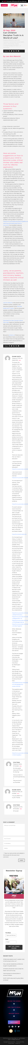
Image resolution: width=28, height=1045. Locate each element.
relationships (10, 44)
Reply (20, 360)
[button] (22, 5)
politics (5, 44)
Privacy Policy (11, 1043)
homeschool (12, 42)
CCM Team (16, 45)
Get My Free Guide (14, 947)
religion (17, 44)
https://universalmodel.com (19, 534)
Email (7, 939)
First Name (8, 932)
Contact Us (17, 1043)
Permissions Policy (20, 1041)
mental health (20, 42)
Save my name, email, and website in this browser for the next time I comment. (13, 855)
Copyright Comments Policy (9, 1041)
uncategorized (7, 45)
